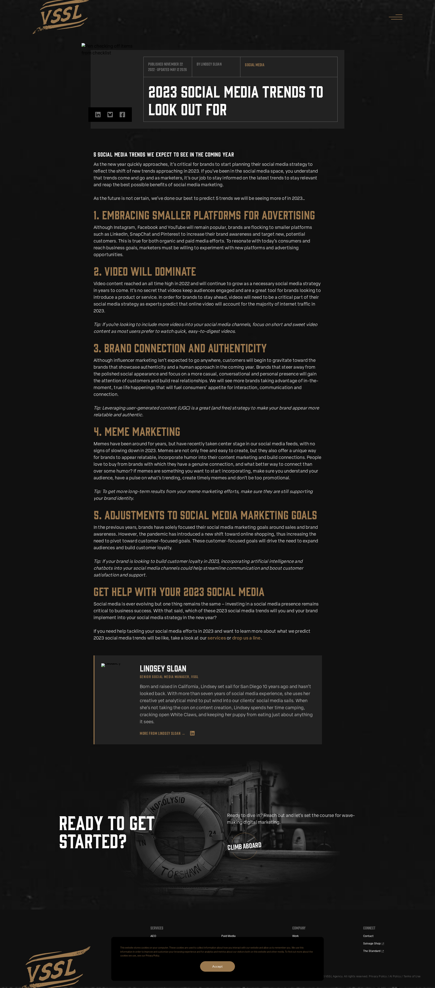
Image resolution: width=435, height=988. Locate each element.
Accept (217, 966)
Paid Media (228, 936)
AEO (153, 936)
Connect (369, 928)
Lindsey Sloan (211, 64)
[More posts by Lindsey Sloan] (117, 665)
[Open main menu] (393, 17)
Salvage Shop (372, 943)
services (217, 638)
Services (156, 928)
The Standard (371, 951)
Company (298, 928)
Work (295, 936)
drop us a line (246, 638)
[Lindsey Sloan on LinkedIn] (192, 733)
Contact (368, 936)
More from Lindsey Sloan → (163, 733)
